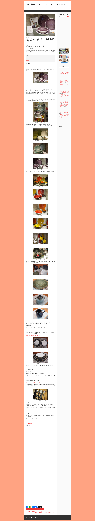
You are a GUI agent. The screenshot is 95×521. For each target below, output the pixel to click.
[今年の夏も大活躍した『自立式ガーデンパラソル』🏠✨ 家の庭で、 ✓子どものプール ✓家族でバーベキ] (64, 49)
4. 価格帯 (27, 60)
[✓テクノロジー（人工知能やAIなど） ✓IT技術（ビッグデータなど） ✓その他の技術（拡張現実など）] (67, 52)
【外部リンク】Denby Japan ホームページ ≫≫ (33, 335)
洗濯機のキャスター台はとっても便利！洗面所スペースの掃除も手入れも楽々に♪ (64, 105)
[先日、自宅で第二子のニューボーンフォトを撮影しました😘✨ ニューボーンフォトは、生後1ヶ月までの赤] (60, 60)
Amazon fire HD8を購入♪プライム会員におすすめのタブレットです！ (45, 512)
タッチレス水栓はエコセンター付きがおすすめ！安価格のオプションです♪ (64, 118)
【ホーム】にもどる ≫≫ (30, 423)
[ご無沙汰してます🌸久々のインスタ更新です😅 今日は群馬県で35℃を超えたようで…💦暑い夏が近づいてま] (60, 49)
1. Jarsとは (27, 56)
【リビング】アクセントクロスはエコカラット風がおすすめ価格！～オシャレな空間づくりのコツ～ (64, 76)
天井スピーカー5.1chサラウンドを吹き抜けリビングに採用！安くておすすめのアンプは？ (64, 81)
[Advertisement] (40, 432)
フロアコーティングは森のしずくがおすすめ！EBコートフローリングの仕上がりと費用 (64, 98)
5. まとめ (27, 61)
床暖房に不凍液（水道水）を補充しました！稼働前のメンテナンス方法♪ (64, 92)
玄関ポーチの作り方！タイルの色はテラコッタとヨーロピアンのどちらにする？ (64, 85)
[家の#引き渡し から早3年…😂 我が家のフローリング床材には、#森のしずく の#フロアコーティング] (64, 56)
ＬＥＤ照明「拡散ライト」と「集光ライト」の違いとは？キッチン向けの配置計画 (64, 95)
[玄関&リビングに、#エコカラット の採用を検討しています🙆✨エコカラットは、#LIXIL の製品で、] (67, 49)
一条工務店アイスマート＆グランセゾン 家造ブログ (45, 4)
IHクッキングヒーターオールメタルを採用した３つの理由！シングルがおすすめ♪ (64, 89)
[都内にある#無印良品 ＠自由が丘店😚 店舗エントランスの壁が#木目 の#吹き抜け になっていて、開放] (64, 60)
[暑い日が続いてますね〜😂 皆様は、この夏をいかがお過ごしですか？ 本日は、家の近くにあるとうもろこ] (60, 52)
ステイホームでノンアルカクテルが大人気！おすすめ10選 (34, 511)
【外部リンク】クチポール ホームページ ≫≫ (33, 382)
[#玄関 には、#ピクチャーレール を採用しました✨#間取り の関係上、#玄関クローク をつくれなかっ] (67, 60)
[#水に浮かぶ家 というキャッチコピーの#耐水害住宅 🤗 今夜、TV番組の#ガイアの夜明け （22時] (60, 56)
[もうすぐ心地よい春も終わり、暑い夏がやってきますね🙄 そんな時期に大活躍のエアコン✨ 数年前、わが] (64, 52)
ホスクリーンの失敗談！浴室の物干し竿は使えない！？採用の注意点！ (64, 102)
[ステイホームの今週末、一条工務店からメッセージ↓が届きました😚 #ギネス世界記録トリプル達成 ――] (67, 56)
